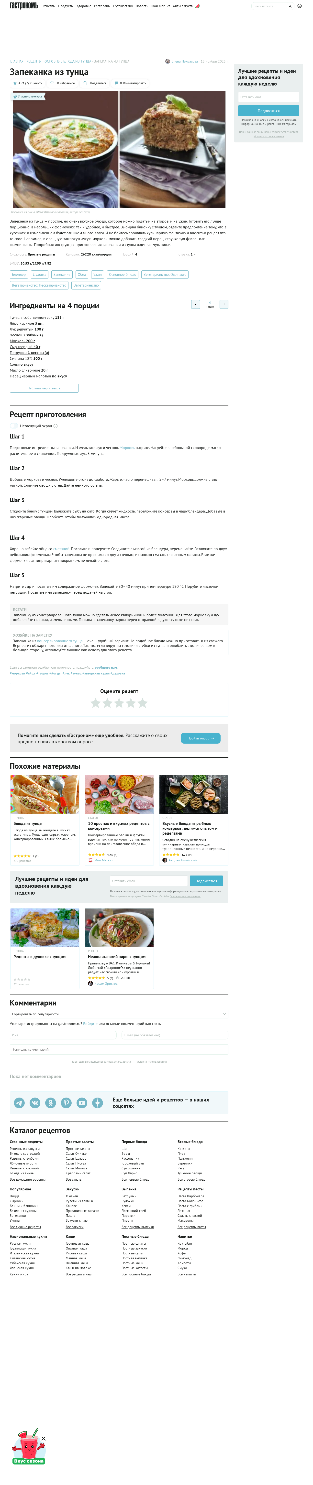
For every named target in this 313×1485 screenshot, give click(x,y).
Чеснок (26, 334)
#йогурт (55, 673)
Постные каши (132, 1263)
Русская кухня (20, 1243)
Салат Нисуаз (76, 1163)
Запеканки (18, 1215)
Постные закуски (134, 1248)
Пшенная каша (77, 1263)
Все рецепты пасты (192, 1227)
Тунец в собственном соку (37, 317)
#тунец (75, 673)
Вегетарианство (86, 285)
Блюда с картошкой (25, 1153)
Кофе (182, 1253)
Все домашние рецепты (27, 1179)
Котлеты (184, 1148)
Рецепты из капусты (25, 1148)
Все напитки (187, 1274)
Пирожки (128, 1215)
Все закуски (75, 1227)
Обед (82, 274)
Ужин (97, 274)
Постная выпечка (134, 1258)
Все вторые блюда (191, 1179)
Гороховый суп (133, 1163)
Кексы (126, 1206)
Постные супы (132, 1253)
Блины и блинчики (24, 1206)
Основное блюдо (122, 274)
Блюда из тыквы (22, 1173)
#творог (41, 673)
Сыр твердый (25, 346)
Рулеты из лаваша (79, 1201)
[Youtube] (82, 1103)
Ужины (15, 1220)
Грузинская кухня (23, 1248)
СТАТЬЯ (93, 818)
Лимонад (184, 1258)
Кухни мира (19, 1274)
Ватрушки (129, 1196)
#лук (66, 673)
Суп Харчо (129, 1173)
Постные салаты (134, 1243)
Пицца (15, 1196)
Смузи (182, 1268)
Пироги (127, 1220)
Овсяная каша (76, 1248)
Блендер (19, 274)
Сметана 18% (26, 358)
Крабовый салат (78, 1173)
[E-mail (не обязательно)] (175, 1035)
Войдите (90, 1023)
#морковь (17, 673)
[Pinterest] (66, 1103)
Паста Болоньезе (190, 1201)
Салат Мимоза (76, 1168)
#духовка (117, 673)
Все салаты (74, 1179)
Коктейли (185, 1243)
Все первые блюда (135, 1179)
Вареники (185, 1163)
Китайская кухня (22, 1258)
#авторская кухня (95, 673)
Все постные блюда (136, 1274)
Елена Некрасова (185, 61)
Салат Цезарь (76, 1158)
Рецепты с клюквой (24, 1168)
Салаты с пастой (190, 1215)
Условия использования (185, 896)
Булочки (128, 1201)
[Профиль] (300, 6)
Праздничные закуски (82, 1210)
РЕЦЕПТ (93, 951)
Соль (21, 364)
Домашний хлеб (134, 1210)
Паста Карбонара (191, 1196)
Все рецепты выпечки (138, 1227)
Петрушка (29, 352)
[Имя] (63, 1035)
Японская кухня (22, 1268)
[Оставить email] (149, 881)
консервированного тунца (60, 640)
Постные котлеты (135, 1268)
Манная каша (76, 1258)
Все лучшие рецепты (25, 1227)
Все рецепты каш (78, 1274)
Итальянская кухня (24, 1253)
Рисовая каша (76, 1253)
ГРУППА (18, 818)
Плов (181, 1153)
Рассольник (130, 1158)
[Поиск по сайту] (272, 6)
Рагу (181, 1168)
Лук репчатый (27, 329)
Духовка (39, 274)
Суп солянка (131, 1168)
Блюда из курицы (23, 1210)
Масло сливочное (29, 370)
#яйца (30, 673)
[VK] (35, 1103)
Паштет (71, 1215)
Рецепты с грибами (24, 1158)
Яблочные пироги (23, 1163)
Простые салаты (78, 1148)
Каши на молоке (78, 1268)
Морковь (22, 340)
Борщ (126, 1153)
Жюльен (72, 1196)
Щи (124, 1148)
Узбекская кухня (22, 1263)
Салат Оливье (76, 1153)
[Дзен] (97, 1103)
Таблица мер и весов (44, 388)
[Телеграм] (19, 1103)
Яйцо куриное (27, 323)
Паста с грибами (190, 1206)
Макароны (185, 1220)
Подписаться (206, 880)
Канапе (71, 1206)
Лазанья (184, 1210)
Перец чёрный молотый (38, 376)
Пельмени (185, 1158)
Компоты (184, 1263)
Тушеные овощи (190, 1173)
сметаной (61, 548)
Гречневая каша (77, 1243)
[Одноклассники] (50, 1103)
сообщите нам (106, 667)
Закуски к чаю (77, 1220)
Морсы (183, 1248)
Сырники (16, 1201)
